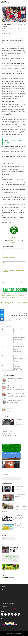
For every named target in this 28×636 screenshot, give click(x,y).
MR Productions (11, 629)
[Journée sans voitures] (10, 561)
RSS (16, 320)
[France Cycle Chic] (10, 552)
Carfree (18, 28)
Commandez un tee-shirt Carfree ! (9, 435)
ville (17, 297)
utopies (13, 297)
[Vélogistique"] (11, 451)
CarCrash (14, 408)
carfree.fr (14, 242)
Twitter (6, 320)
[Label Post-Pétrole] (5, 581)
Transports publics (13, 293)
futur (19, 295)
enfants (15, 295)
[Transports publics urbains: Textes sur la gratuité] (11, 468)
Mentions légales (17, 633)
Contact (20, 320)
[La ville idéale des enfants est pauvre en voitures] (14, 14)
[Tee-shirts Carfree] (6, 433)
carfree (11, 295)
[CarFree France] (5, 577)
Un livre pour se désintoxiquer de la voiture (19, 421)
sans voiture (8, 297)
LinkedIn (10, 320)
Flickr (13, 320)
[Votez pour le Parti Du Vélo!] (10, 570)
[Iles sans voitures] (11, 459)
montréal (22, 295)
